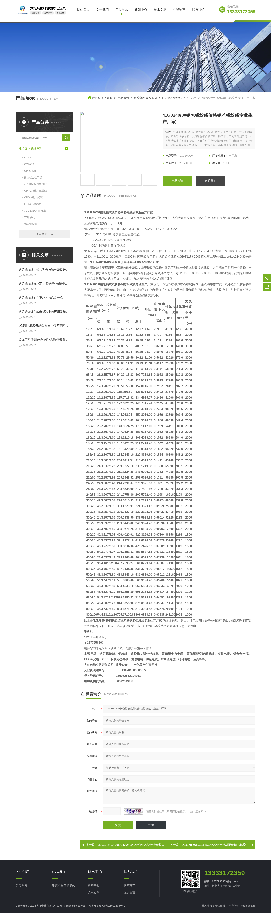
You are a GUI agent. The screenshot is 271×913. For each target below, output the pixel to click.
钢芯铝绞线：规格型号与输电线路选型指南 (44, 269)
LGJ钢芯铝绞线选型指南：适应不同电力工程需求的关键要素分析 (44, 325)
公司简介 (21, 885)
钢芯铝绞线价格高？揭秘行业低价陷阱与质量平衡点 (44, 283)
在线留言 (179, 9)
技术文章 (160, 9)
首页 (110, 97)
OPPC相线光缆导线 (35, 190)
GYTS (27, 157)
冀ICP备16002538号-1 (112, 905)
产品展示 (121, 9)
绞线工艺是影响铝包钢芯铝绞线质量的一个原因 (44, 339)
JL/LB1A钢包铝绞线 (35, 184)
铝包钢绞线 (30, 223)
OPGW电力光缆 (33, 197)
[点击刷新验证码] (133, 811)
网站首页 (83, 9)
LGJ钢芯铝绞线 (172, 97)
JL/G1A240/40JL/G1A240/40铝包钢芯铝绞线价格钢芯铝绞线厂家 (140, 844)
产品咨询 (177, 180)
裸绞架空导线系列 (145, 97)
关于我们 (102, 9)
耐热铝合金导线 (33, 177)
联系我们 (198, 9)
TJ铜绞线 (29, 217)
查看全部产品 (44, 234)
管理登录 (233, 905)
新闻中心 (141, 9)
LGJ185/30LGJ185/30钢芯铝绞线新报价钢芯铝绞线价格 (218, 844)
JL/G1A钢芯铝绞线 (35, 210)
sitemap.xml (248, 905)
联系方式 (129, 885)
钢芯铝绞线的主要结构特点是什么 (41, 297)
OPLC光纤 (30, 170)
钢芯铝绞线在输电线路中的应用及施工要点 (44, 311)
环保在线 (220, 905)
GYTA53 (29, 164)
